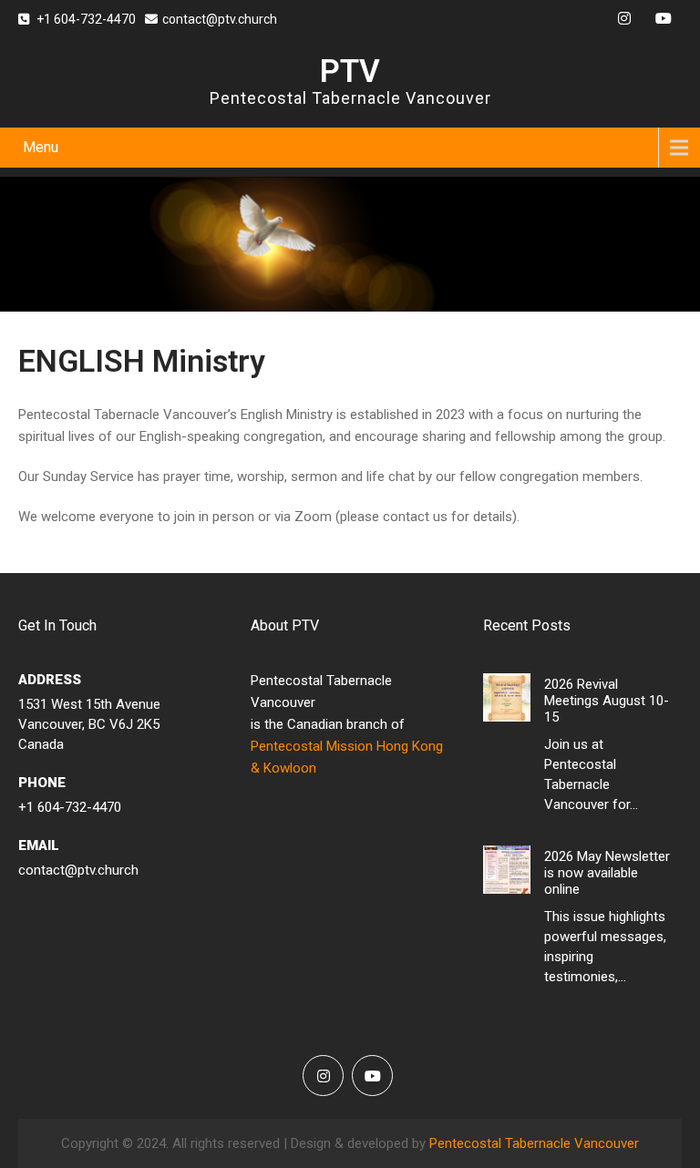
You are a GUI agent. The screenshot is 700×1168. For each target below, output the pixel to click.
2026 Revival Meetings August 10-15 (606, 700)
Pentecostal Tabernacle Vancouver (534, 1143)
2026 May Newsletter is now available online (607, 872)
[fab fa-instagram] (624, 21)
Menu (40, 147)
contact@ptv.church (219, 19)
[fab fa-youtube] (663, 21)
